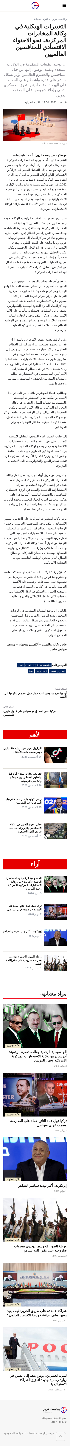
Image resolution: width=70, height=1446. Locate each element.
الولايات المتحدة (31, 665)
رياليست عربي (59, 19)
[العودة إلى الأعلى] (60, 1436)
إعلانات (31, 1433)
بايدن (45, 671)
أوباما (31, 671)
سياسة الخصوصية (13, 1433)
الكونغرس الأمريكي (57, 671)
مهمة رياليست (46, 1433)
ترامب (38, 671)
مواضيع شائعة (45, 665)
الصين (20, 665)
